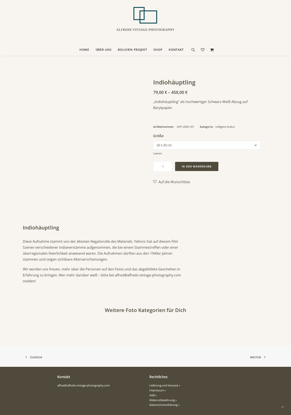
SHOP (157, 50)
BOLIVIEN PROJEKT (132, 50)
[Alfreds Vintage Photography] (145, 22)
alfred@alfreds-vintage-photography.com (148, 275)
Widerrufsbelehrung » (163, 400)
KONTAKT (176, 50)
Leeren (157, 153)
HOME (84, 50)
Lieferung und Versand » (164, 385)
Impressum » (157, 390)
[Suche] (194, 49)
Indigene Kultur (225, 127)
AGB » (153, 395)
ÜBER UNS (104, 50)
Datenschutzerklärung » (164, 405)
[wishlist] (202, 49)
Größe (158, 135)
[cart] (210, 49)
